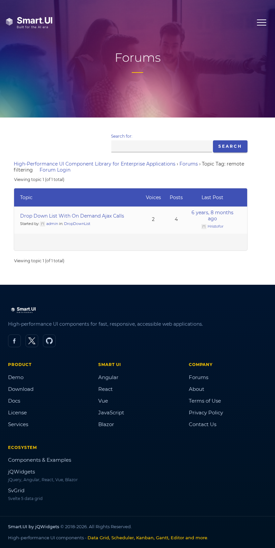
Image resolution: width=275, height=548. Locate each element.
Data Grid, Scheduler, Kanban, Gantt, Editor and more (147, 537)
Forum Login (55, 170)
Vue (103, 401)
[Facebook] (14, 340)
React (105, 389)
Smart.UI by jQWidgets (33, 526)
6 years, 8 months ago (212, 216)
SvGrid (16, 490)
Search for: (121, 136)
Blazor (106, 424)
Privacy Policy (206, 412)
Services (18, 424)
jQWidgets (21, 471)
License (17, 412)
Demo (15, 377)
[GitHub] (49, 340)
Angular (108, 377)
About (196, 389)
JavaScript (111, 412)
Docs (14, 401)
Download (21, 389)
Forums (188, 164)
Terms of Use (205, 401)
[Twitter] (31, 340)
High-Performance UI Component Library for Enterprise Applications (94, 164)
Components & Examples (39, 460)
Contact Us (202, 424)
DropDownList (77, 223)
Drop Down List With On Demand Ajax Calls (72, 216)
